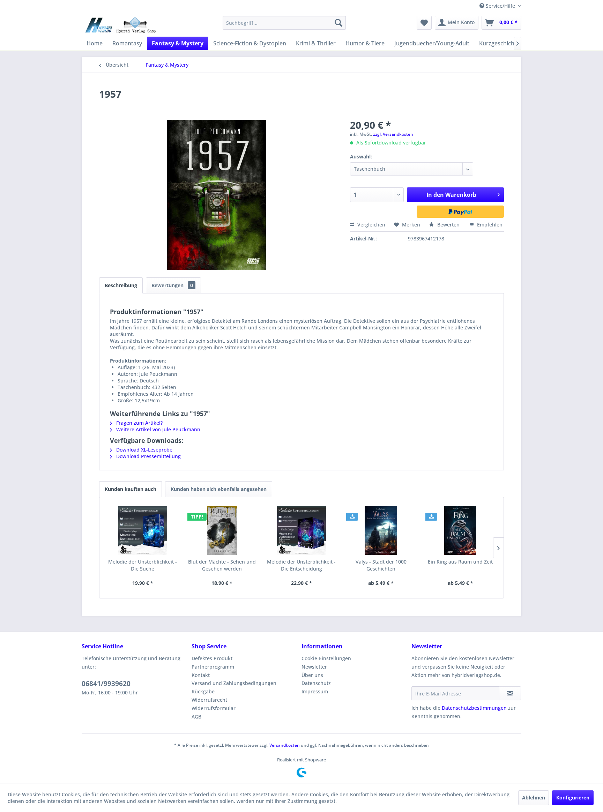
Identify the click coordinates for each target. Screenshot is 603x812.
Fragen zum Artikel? (139, 422)
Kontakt (201, 675)
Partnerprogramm (213, 666)
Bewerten (448, 224)
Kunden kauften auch (130, 489)
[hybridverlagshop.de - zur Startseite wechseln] (120, 24)
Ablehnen (533, 797)
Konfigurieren (572, 797)
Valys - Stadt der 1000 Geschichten (381, 565)
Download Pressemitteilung (148, 456)
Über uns (312, 675)
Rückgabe (203, 691)
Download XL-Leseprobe (143, 449)
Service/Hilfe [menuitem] (500, 5)
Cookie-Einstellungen (326, 658)
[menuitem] (284, 23)
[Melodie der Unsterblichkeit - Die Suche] (142, 530)
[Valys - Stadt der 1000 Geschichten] (381, 530)
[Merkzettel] (424, 23)
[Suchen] (338, 23)
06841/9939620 (106, 683)
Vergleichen (370, 224)
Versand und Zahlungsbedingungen (234, 683)
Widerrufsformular (214, 708)
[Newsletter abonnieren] (510, 693)
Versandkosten (284, 745)
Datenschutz (316, 683)
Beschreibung (121, 285)
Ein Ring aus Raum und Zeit (460, 561)
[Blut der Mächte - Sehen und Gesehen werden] (222, 530)
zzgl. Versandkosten (393, 134)
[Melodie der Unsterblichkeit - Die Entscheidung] (301, 530)
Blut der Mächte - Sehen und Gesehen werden (222, 565)
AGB (196, 716)
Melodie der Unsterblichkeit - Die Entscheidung (301, 565)
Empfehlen (489, 224)
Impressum (315, 691)
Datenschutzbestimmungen (474, 708)
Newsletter (314, 666)
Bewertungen (172, 285)
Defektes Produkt (212, 658)
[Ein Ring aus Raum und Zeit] (460, 530)
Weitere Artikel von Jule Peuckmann (157, 429)
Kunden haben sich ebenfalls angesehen (219, 489)
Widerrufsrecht (209, 699)
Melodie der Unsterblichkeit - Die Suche (142, 565)
